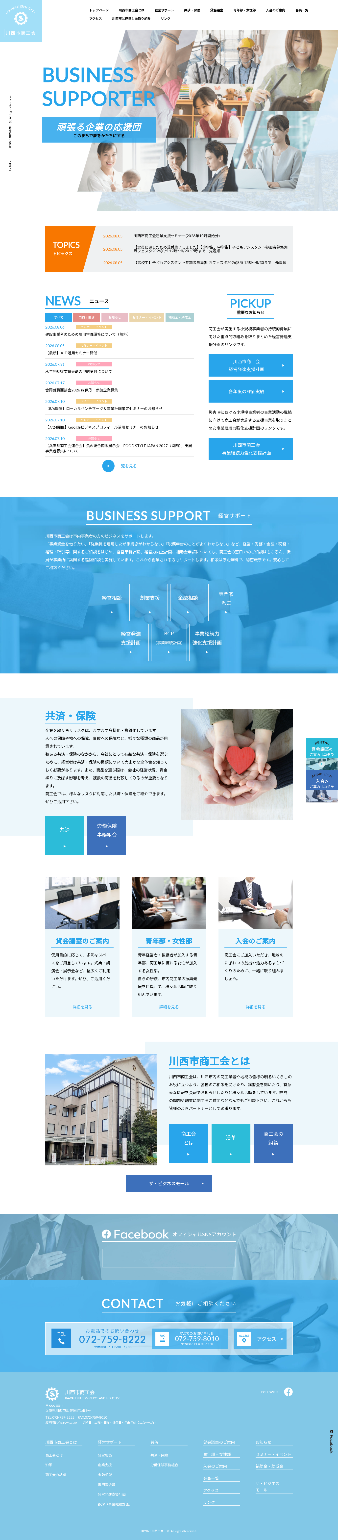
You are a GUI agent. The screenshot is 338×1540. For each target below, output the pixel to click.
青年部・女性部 (217, 1454)
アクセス (211, 1490)
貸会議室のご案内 (219, 1442)
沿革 (48, 1465)
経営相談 (105, 1455)
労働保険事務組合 (164, 1465)
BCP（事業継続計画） (115, 1504)
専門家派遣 (106, 1485)
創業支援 (105, 1465)
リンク (209, 1502)
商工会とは (54, 1455)
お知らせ (263, 1442)
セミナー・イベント (273, 1454)
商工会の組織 (55, 1475)
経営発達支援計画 (112, 1494)
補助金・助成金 (269, 1466)
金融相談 (105, 1475)
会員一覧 (211, 1478)
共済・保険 (159, 1455)
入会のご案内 (215, 1466)
